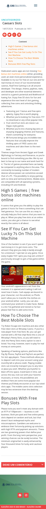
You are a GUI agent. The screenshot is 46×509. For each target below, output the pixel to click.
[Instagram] (26, 495)
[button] (4, 35)
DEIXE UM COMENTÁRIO (17, 464)
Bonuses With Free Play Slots (21, 64)
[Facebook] (20, 495)
